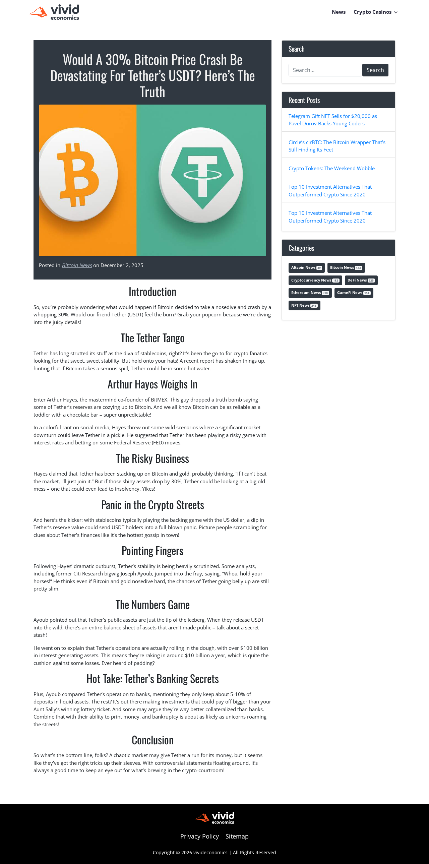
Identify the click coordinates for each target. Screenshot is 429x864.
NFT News (303, 305)
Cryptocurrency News (314, 280)
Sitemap (237, 836)
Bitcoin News (77, 265)
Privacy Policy (199, 836)
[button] (395, 11)
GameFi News (353, 292)
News (339, 11)
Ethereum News (309, 292)
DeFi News (361, 280)
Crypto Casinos (372, 11)
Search (375, 70)
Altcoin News (306, 267)
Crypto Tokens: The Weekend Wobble (332, 168)
